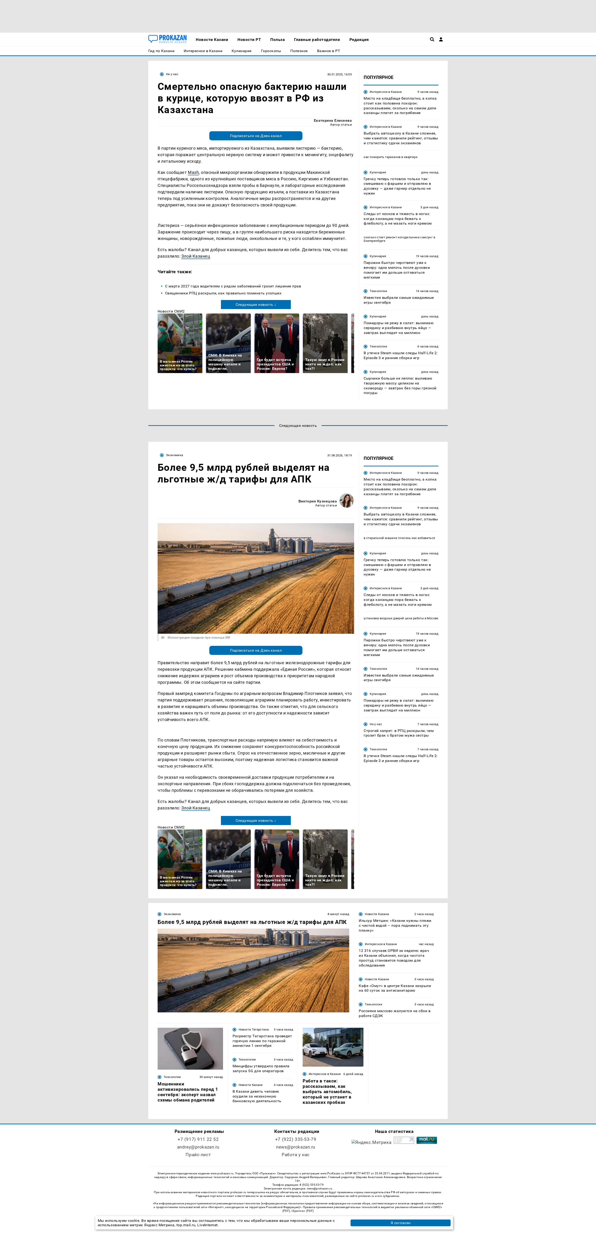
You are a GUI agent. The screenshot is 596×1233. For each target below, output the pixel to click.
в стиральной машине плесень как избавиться (399, 538)
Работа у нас (296, 1154)
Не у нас (172, 74)
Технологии (378, 291)
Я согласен (401, 1223)
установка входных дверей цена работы (394, 618)
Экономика (174, 455)
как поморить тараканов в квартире (390, 157)
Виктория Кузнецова (317, 501)
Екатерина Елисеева (333, 120)
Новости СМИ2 (171, 311)
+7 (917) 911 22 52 (198, 1139)
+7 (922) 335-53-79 (295, 1139)
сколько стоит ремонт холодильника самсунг (398, 237)
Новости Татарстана (254, 1029)
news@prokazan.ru (295, 1147)
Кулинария (378, 172)
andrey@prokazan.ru (198, 1147)
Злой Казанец (195, 256)
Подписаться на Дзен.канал (256, 136)
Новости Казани (377, 914)
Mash (193, 172)
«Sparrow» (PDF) (302, 1211)
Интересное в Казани (386, 92)
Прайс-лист (198, 1154)
